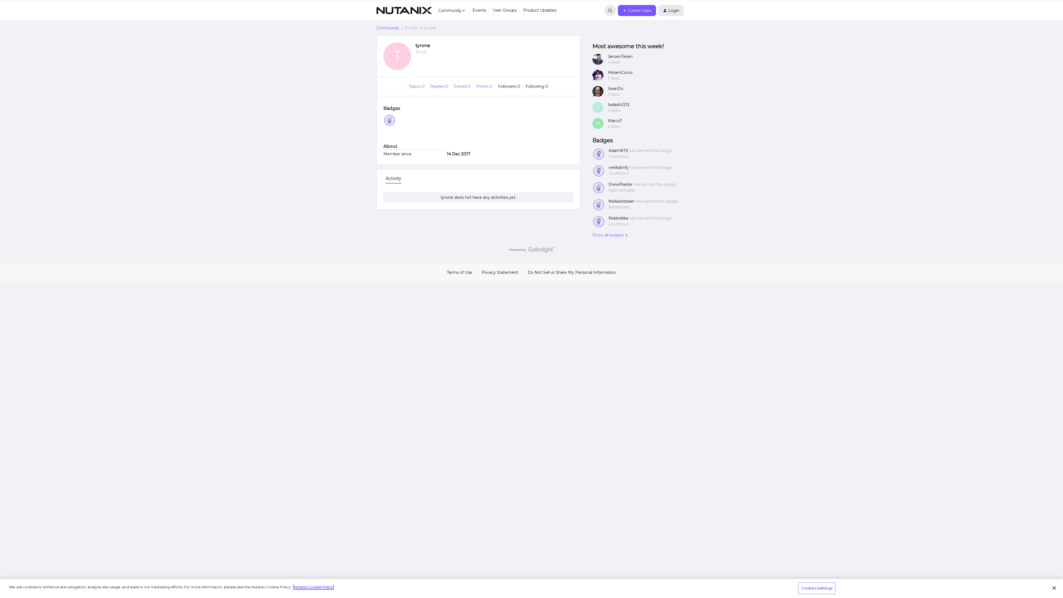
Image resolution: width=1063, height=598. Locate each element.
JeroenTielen (620, 56)
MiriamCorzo (620, 72)
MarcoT (615, 120)
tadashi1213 (618, 104)
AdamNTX (618, 150)
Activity (393, 178)
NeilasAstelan (621, 201)
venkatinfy (618, 167)
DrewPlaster (620, 184)
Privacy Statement (500, 272)
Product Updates (539, 10)
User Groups (505, 10)
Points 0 (485, 86)
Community (387, 27)
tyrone (423, 45)
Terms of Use (459, 272)
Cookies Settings (816, 588)
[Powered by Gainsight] (531, 251)
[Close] (1054, 588)
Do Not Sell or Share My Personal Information (572, 272)
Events (479, 10)
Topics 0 (417, 86)
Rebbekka (618, 218)
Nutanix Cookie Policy (313, 587)
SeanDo (615, 88)
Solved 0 (463, 86)
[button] (637, 10)
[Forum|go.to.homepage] (404, 10)
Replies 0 (439, 86)
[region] (531, 588)
